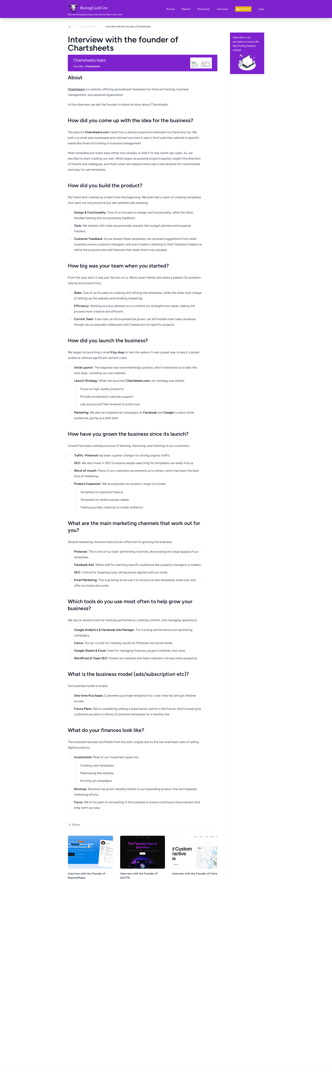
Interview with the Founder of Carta (194, 873)
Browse (171, 9)
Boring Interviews (88, 26)
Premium (245, 8)
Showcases (203, 9)
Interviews (222, 9)
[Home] (69, 26)
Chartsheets (76, 89)
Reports (186, 9)
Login (261, 9)
